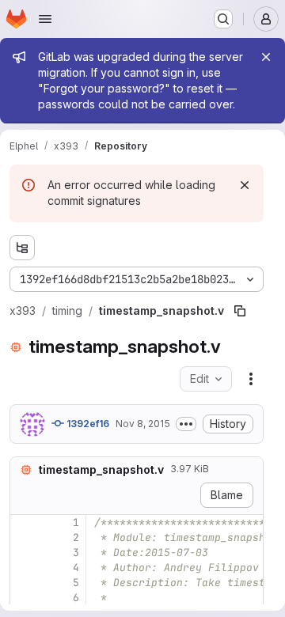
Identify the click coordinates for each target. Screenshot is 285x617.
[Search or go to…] (223, 18)
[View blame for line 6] (24, 597)
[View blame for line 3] (24, 552)
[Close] (266, 56)
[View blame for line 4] (24, 567)
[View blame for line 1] (24, 522)
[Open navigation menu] (45, 19)
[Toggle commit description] (186, 424)
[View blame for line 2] (24, 537)
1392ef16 (86, 424)
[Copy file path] (240, 311)
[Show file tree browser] (22, 247)
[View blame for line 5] (24, 582)
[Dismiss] (244, 185)
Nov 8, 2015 (143, 424)
